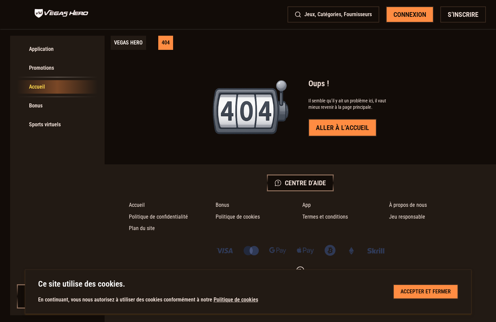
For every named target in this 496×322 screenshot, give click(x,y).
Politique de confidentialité (158, 217)
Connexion (409, 14)
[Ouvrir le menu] (19, 14)
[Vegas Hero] (61, 14)
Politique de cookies (238, 217)
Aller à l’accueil (342, 128)
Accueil (137, 205)
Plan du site (142, 228)
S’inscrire (463, 14)
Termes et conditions (325, 217)
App (306, 205)
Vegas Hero (128, 42)
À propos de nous (408, 205)
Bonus (222, 205)
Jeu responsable (407, 217)
